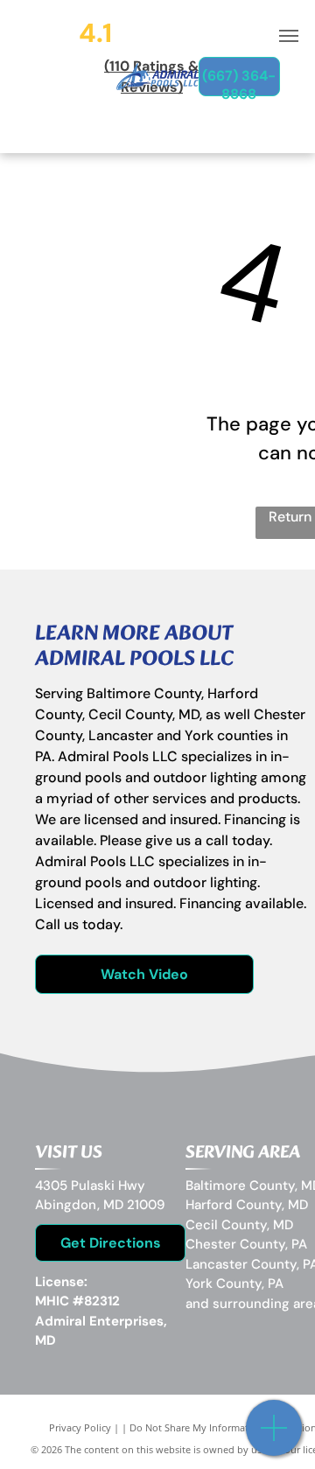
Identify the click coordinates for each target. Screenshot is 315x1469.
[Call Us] (274, 1437)
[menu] (288, 35)
